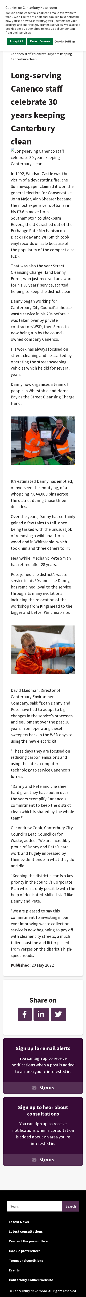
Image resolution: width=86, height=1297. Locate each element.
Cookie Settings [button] (65, 41)
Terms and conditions (26, 1260)
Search (71, 1206)
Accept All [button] (16, 41)
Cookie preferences (25, 1251)
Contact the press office (28, 1241)
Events (14, 1270)
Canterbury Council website (31, 1280)
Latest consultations (26, 1231)
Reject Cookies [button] (40, 41)
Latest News (19, 1221)
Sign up (47, 1087)
